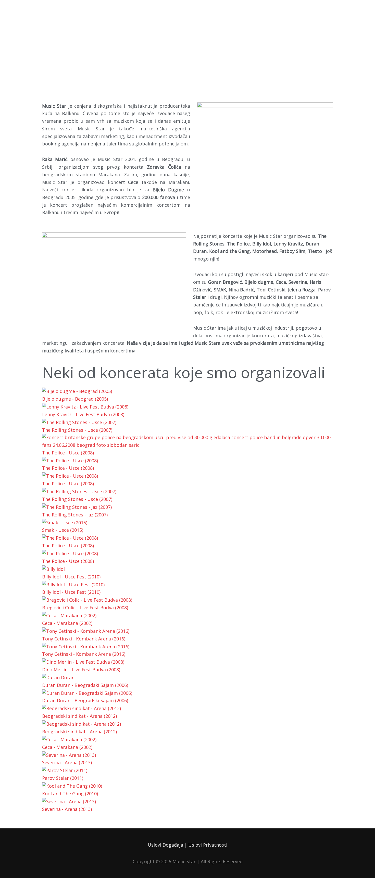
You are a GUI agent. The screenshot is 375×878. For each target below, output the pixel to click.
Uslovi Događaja (165, 845)
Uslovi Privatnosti (207, 845)
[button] (187, 817)
